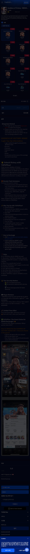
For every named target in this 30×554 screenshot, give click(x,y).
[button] (15, 277)
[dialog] (15, 545)
